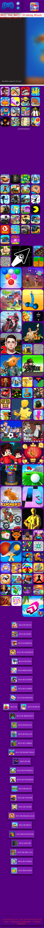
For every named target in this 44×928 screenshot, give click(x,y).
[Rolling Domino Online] (15, 105)
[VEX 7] (35, 203)
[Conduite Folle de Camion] (5, 243)
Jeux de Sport (25, 634)
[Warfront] (15, 203)
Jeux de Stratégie (25, 652)
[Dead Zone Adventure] (15, 183)
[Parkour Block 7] (5, 193)
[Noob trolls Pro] (5, 115)
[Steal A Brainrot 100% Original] (15, 243)
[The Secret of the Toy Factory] (5, 126)
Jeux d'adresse (25, 643)
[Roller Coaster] (5, 105)
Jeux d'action (25, 661)
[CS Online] (5, 213)
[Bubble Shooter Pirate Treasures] (35, 126)
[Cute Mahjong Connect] (25, 126)
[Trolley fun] (35, 105)
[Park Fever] (25, 115)
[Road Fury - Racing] (35, 223)
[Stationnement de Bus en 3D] (35, 233)
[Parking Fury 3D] (5, 183)
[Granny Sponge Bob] (35, 115)
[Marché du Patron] (34, 11)
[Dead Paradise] (15, 193)
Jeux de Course (25, 679)
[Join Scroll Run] (35, 95)
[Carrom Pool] (35, 193)
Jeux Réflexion (25, 670)
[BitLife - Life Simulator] (5, 233)
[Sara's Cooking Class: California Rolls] (15, 95)
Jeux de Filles (25, 625)
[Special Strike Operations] (25, 223)
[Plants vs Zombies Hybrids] (25, 233)
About (6, 921)
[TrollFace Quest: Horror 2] (5, 95)
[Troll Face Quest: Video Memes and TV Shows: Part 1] (25, 95)
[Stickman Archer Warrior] (5, 203)
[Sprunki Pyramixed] (25, 183)
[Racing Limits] (5, 223)
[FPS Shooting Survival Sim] (15, 115)
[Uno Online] (15, 213)
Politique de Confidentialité (21, 921)
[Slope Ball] (35, 183)
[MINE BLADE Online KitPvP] (15, 126)
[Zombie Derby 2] (25, 203)
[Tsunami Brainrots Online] (25, 213)
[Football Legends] (25, 193)
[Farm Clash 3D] (15, 223)
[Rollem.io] (25, 105)
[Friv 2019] (18, 5)
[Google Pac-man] (35, 213)
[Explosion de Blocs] (15, 233)
